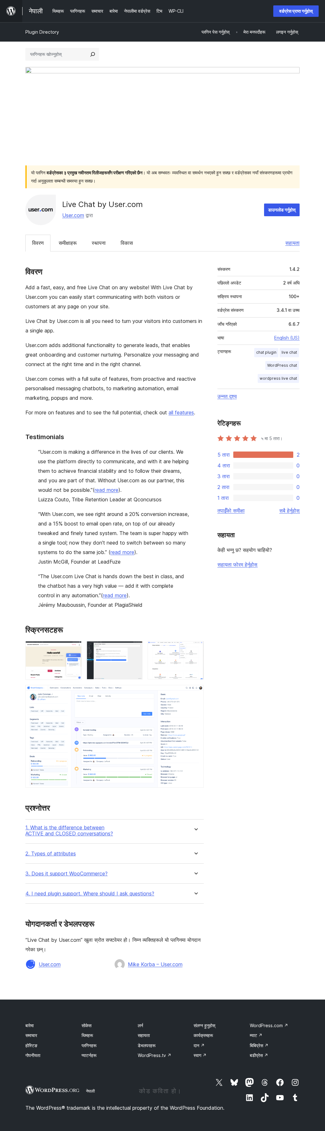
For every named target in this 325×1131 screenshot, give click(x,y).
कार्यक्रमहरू (203, 1035)
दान (199, 1045)
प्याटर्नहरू (89, 1055)
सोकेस (86, 1025)
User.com (73, 215)
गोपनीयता (32, 1055)
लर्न (140, 1025)
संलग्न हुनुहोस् (204, 1025)
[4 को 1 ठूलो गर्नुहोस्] (73, 649)
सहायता (292, 243)
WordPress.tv (154, 1055)
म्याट (256, 1035)
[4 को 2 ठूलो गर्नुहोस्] (134, 649)
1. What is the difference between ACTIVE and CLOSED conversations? (69, 831)
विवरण (38, 243)
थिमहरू (87, 1035)
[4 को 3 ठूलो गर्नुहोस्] (195, 649)
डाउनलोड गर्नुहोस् (281, 209)
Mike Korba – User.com (155, 964)
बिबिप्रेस (259, 1045)
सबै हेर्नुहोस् (289, 510)
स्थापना (99, 243)
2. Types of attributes (50, 854)
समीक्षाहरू (68, 243)
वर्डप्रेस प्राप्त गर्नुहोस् (296, 11)
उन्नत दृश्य (227, 396)
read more (106, 490)
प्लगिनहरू (89, 1045)
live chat (289, 352)
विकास (127, 243)
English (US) (287, 337)
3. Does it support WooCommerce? (66, 874)
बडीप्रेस (259, 1055)
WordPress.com (269, 1025)
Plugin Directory (42, 32)
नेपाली (90, 1091)
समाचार (31, 1035)
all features (181, 412)
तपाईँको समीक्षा (231, 510)
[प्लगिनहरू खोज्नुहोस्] (92, 54)
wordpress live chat (278, 378)
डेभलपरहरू (147, 1045)
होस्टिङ (31, 1045)
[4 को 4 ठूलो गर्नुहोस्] (195, 693)
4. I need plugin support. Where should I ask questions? (89, 894)
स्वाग (200, 1055)
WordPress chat (282, 365)
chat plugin (266, 352)
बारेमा (29, 1025)
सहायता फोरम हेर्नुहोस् (237, 564)
